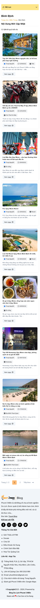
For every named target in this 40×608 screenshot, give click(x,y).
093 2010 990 (25, 571)
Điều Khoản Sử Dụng (12, 545)
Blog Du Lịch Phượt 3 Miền (20, 593)
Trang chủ (4, 20)
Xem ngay (7, 74)
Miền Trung (13, 20)
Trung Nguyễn (30, 578)
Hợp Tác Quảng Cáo (11, 552)
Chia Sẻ (7, 542)
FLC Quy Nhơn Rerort (10, 208)
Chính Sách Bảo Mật (11, 548)
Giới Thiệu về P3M (11, 535)
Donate (6, 538)
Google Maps (31, 582)
